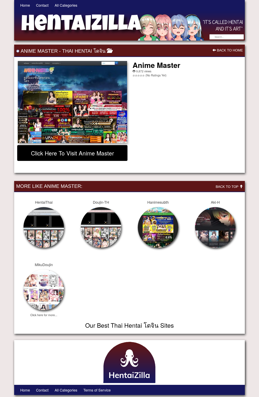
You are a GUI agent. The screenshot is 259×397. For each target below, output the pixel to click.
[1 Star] (134, 75)
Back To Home (229, 50)
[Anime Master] (72, 102)
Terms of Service (97, 390)
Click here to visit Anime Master (72, 153)
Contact (42, 5)
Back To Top (227, 187)
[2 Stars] (136, 75)
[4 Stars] (141, 75)
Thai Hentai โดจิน (83, 51)
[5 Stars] (143, 75)
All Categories (66, 5)
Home (25, 5)
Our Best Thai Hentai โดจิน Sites (129, 325)
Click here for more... (43, 315)
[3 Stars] (138, 75)
